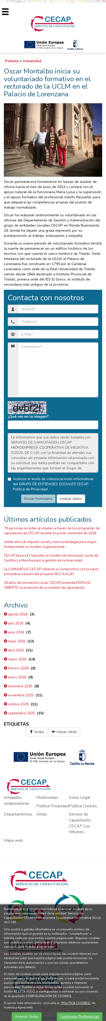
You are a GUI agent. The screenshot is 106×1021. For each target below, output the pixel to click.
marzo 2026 (16, 659)
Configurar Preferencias (79, 1016)
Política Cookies (83, 806)
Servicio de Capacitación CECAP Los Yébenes (80, 823)
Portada (12, 61)
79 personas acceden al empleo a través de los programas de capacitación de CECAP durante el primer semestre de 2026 (52, 531)
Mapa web (13, 840)
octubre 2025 (18, 704)
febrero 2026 (18, 668)
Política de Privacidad (30, 489)
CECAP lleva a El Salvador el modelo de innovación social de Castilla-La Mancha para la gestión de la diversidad (51, 558)
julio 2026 (15, 623)
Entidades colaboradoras (16, 800)
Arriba (38, 731)
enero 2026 (16, 677)
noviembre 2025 (20, 695)
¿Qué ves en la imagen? (28, 416)
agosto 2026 (17, 614)
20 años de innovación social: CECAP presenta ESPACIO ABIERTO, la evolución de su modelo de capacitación (47, 585)
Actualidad (32, 61)
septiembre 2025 (21, 713)
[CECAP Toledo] (53, 23)
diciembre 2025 (19, 686)
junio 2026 (15, 632)
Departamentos (18, 814)
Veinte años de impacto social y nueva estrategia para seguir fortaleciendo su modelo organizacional (50, 544)
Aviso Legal (79, 797)
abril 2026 (15, 650)
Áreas (41, 814)
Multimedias (47, 797)
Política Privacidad (52, 806)
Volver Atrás (66, 731)
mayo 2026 (16, 641)
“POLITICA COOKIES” (75, 1003)
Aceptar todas (26, 1016)
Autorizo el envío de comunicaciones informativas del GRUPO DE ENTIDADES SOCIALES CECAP (53, 484)
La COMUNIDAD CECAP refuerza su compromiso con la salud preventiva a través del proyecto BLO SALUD (51, 571)
